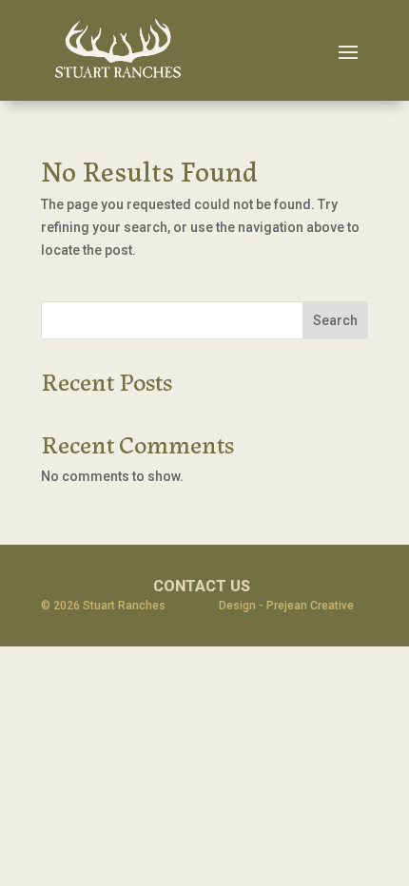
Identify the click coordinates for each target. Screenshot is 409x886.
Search (335, 320)
